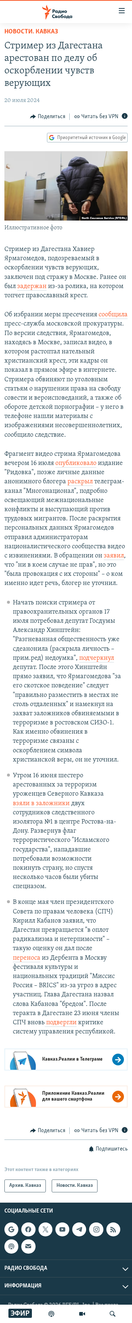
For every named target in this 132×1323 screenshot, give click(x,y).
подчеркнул (96, 658)
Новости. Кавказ (31, 32)
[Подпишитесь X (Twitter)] (45, 1229)
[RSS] (113, 1229)
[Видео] (82, 1314)
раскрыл (80, 482)
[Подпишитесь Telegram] (79, 1229)
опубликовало (75, 463)
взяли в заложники (41, 803)
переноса (26, 958)
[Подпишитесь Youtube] (62, 1229)
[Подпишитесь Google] (11, 1229)
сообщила (113, 315)
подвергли (61, 1022)
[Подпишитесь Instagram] (96, 1229)
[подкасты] (51, 1314)
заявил (114, 556)
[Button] (47, 116)
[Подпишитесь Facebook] (28, 1229)
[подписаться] (28, 1246)
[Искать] (113, 1314)
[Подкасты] (11, 1246)
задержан (32, 286)
